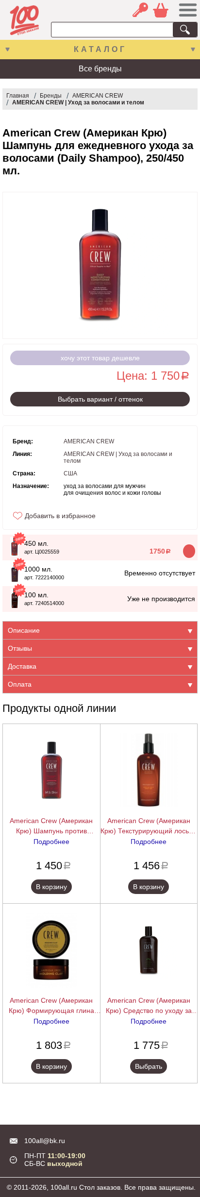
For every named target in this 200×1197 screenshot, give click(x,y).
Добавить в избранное (60, 516)
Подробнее (51, 841)
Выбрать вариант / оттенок (100, 399)
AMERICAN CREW (97, 95)
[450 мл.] (14, 554)
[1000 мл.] (15, 580)
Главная (17, 95)
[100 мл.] (15, 605)
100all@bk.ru (44, 1141)
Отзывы (20, 648)
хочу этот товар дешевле (100, 358)
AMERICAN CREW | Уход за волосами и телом (78, 102)
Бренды (51, 95)
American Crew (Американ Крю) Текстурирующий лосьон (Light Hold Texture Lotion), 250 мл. (148, 826)
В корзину (51, 887)
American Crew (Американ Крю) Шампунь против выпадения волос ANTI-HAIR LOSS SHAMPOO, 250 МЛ (51, 826)
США (70, 473)
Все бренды (100, 69)
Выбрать (148, 1066)
